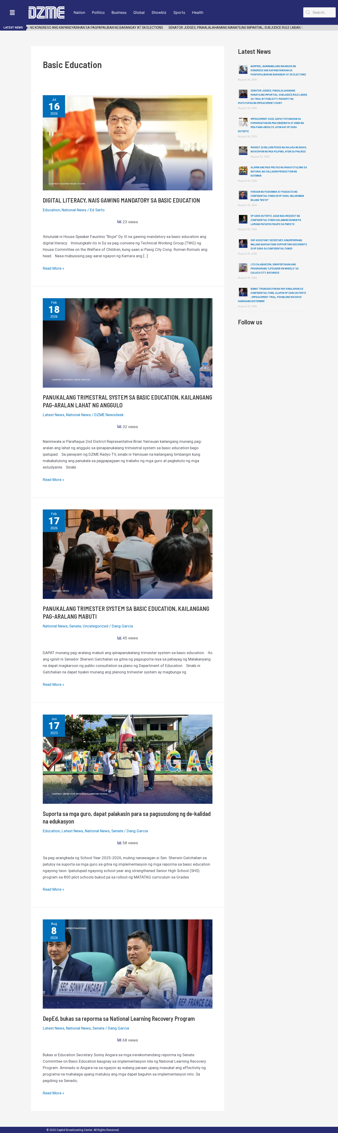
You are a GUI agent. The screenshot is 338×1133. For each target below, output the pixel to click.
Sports (179, 12)
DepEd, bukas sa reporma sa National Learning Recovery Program (119, 1018)
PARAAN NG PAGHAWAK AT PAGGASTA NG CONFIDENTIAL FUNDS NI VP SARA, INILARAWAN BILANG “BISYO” (277, 195)
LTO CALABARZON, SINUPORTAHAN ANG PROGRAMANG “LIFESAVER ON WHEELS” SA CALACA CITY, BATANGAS (275, 268)
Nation (79, 12)
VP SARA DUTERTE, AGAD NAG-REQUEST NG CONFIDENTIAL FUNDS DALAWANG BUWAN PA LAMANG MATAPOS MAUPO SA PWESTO (276, 220)
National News (74, 210)
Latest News (53, 414)
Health (197, 12)
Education (51, 210)
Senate (75, 626)
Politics (98, 12)
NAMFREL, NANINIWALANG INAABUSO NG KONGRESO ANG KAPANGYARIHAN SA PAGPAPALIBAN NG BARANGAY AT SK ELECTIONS (278, 70)
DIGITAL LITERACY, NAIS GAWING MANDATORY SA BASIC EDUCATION (121, 200)
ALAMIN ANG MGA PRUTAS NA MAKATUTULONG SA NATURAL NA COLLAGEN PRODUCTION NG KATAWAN (279, 171)
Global (139, 12)
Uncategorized (95, 626)
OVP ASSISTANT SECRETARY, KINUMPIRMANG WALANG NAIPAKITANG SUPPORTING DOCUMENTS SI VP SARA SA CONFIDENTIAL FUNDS (279, 244)
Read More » (53, 268)
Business (119, 12)
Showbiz (159, 12)
